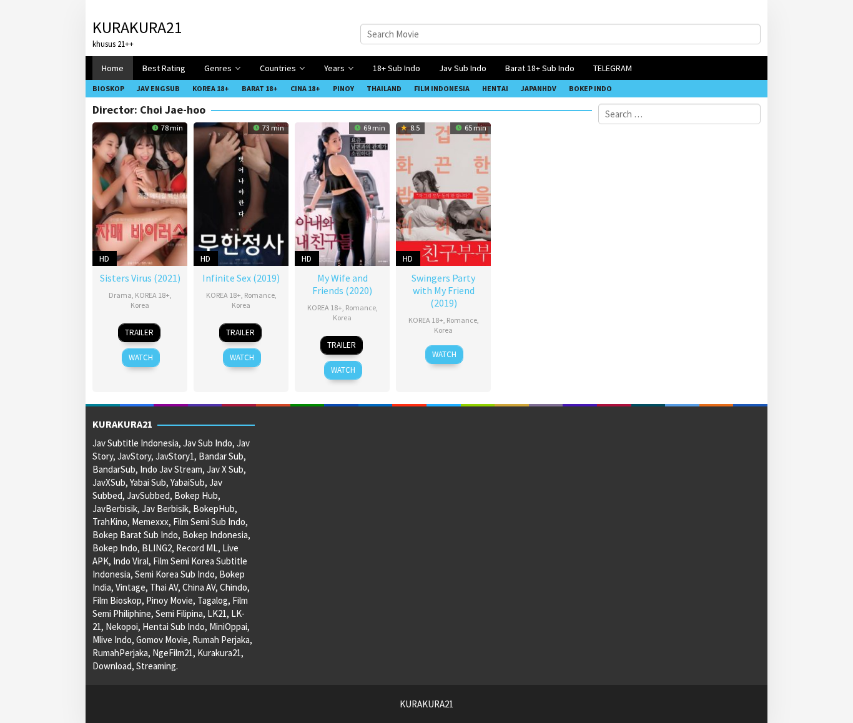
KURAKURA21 (137, 27)
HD (104, 258)
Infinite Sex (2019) (241, 278)
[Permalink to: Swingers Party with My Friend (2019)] (443, 193)
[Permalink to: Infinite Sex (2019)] (241, 193)
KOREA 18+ (152, 295)
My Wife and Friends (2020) (342, 284)
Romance (259, 295)
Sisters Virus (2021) (140, 278)
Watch (141, 357)
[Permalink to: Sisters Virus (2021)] (140, 193)
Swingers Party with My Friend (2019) (443, 290)
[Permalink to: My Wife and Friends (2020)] (342, 193)
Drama (120, 295)
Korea (140, 305)
